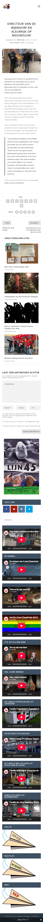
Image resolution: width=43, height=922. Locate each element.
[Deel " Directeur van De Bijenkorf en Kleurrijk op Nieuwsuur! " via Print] (21, 205)
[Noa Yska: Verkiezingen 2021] (21, 253)
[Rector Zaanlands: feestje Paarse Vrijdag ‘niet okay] (21, 313)
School (16, 43)
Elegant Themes (24, 916)
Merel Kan (21, 40)
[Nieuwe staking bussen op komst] (21, 344)
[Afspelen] (5, 548)
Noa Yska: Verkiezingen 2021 (16, 267)
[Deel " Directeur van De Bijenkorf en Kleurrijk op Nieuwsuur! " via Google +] (17, 201)
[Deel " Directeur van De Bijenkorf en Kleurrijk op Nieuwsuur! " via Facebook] (8, 201)
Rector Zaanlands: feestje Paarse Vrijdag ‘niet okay (18, 327)
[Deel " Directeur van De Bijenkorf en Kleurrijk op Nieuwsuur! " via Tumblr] (21, 201)
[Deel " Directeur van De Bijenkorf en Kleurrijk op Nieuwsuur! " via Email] (35, 201)
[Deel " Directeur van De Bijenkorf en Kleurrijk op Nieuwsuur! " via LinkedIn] (30, 201)
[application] (21, 540)
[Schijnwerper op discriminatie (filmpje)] (21, 283)
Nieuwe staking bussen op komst (18, 358)
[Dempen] (34, 548)
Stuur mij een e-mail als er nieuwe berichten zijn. (23, 426)
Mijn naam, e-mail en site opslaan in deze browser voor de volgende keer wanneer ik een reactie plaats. (19, 415)
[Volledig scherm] (38, 548)
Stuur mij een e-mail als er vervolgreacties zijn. (22, 421)
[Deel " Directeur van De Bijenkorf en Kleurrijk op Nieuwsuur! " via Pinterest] (26, 201)
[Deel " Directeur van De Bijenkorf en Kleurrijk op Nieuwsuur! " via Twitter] (12, 201)
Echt (11, 43)
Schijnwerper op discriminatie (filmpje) (21, 296)
